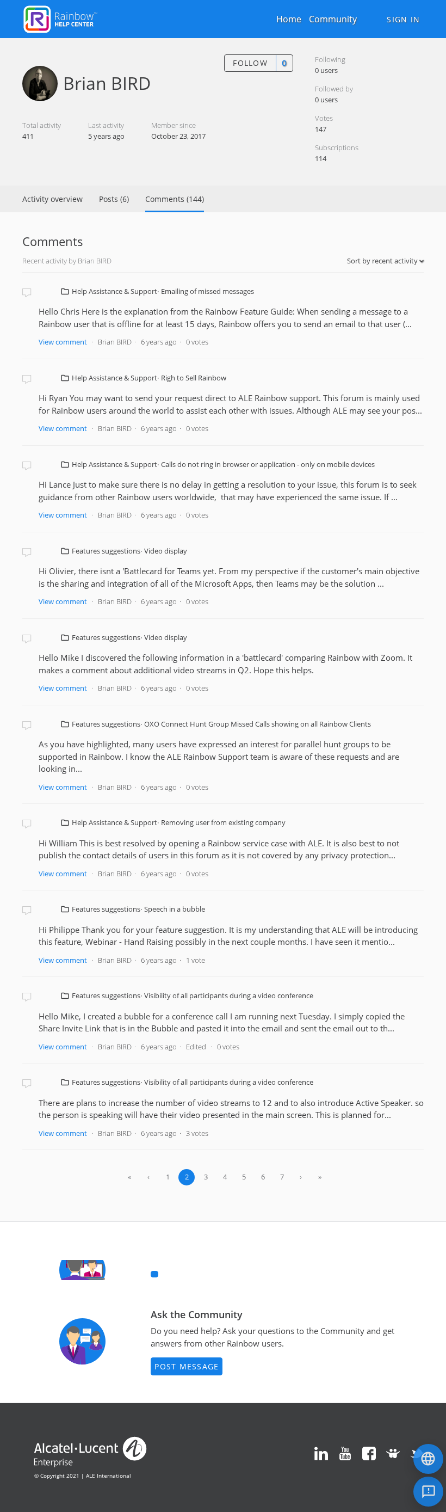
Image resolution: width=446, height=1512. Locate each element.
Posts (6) (114, 199)
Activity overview (52, 199)
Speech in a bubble (174, 909)
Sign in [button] (403, 19)
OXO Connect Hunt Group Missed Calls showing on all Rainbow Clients (257, 724)
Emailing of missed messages (207, 291)
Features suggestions (106, 551)
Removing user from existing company (223, 822)
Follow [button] (250, 63)
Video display (165, 551)
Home (288, 19)
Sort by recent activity (383, 261)
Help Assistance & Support (114, 291)
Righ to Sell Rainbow (193, 378)
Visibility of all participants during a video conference (228, 995)
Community (333, 19)
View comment (63, 342)
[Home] (60, 18)
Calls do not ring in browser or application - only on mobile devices (268, 464)
